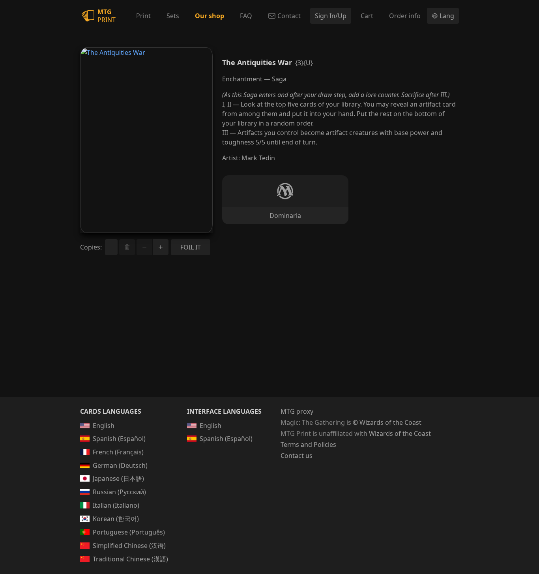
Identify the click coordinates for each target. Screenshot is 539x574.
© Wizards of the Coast (387, 422)
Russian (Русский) (119, 492)
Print (143, 15)
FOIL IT (190, 247)
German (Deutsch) (120, 465)
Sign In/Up (330, 15)
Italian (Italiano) (116, 505)
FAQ (246, 15)
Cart (367, 15)
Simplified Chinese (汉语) (129, 545)
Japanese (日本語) (118, 478)
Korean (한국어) (116, 518)
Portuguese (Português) (129, 532)
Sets (173, 15)
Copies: (91, 247)
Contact (289, 15)
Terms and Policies (308, 444)
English (103, 425)
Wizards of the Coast (400, 433)
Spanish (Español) (119, 438)
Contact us (297, 455)
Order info (405, 15)
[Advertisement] (269, 335)
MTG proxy (297, 411)
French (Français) (118, 452)
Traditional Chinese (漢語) (130, 559)
